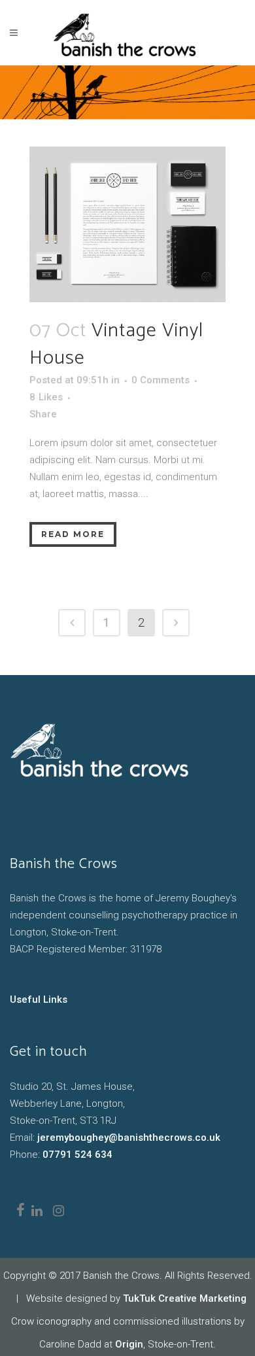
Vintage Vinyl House (116, 344)
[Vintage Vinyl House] (127, 225)
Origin (129, 1344)
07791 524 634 (77, 1154)
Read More (73, 534)
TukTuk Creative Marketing (184, 1298)
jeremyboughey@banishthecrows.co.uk (128, 1137)
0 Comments (160, 380)
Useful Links (38, 999)
